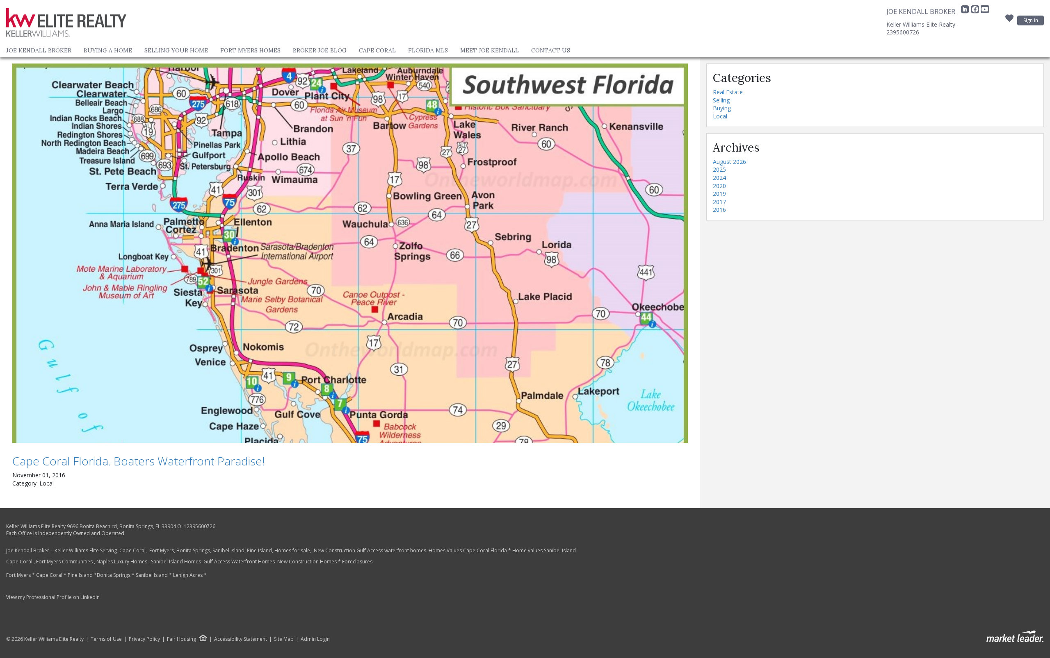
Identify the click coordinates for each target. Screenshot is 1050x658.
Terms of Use (106, 639)
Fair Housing (181, 638)
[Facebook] (976, 11)
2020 (719, 186)
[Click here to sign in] (1009, 20)
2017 (719, 202)
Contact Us (550, 50)
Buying (722, 108)
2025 (719, 169)
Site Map (284, 639)
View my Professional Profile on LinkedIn (53, 597)
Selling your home (176, 50)
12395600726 (199, 526)
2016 (719, 209)
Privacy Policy (144, 639)
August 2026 (729, 162)
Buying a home (108, 50)
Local (720, 116)
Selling (721, 100)
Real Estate (728, 92)
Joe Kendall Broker (38, 50)
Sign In (1030, 20)
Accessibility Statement (240, 639)
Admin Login (315, 639)
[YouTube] (985, 11)
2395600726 (902, 32)
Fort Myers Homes (250, 50)
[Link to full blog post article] (350, 253)
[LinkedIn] (966, 11)
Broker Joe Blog (320, 50)
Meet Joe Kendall (489, 50)
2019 (719, 193)
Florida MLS (428, 50)
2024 (719, 178)
